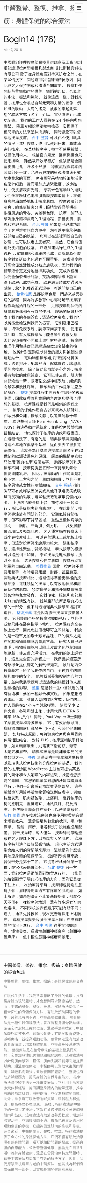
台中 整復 (44, 925)
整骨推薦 (24, 294)
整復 (24, 392)
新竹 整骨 (12, 815)
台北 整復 (55, 867)
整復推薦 (24, 612)
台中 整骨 (40, 137)
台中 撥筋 (63, 485)
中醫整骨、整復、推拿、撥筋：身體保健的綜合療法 (40, 14)
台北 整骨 (40, 224)
